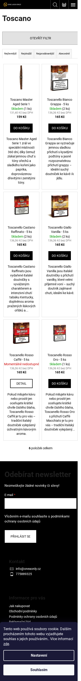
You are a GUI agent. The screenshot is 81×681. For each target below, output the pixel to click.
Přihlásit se (20, 536)
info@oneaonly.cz (28, 569)
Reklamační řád (20, 622)
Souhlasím (38, 670)
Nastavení (39, 655)
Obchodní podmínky (23, 611)
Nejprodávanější (45, 53)
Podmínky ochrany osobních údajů (33, 616)
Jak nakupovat (19, 606)
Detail (21, 383)
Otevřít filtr (40, 38)
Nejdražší (26, 53)
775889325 (24, 574)
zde (6, 644)
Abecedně (64, 53)
